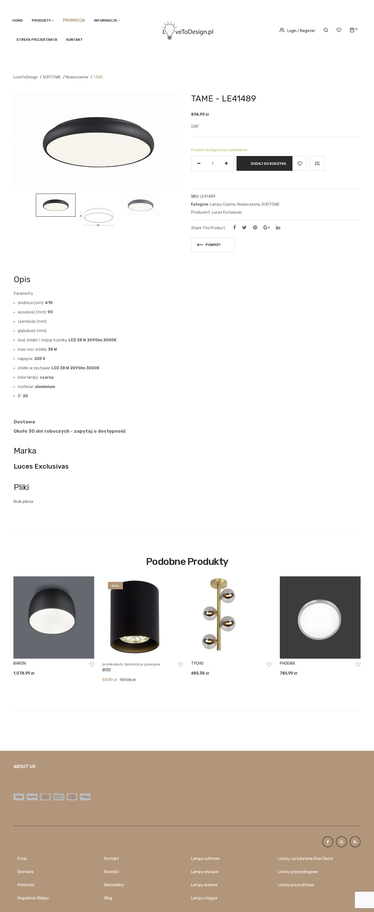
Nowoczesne (77, 77)
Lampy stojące (204, 898)
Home (17, 20)
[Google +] (266, 227)
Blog (108, 898)
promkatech (112, 664)
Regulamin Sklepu (33, 898)
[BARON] (53, 617)
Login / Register (301, 31)
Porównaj (317, 163)
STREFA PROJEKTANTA (36, 40)
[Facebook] (234, 227)
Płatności (26, 885)
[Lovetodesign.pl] (187, 29)
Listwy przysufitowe (296, 885)
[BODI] (142, 617)
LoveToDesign (25, 77)
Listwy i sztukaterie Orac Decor (305, 858)
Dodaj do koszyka (268, 163)
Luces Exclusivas (227, 212)
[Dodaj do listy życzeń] (299, 163)
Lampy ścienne (204, 885)
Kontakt (74, 40)
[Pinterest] (255, 227)
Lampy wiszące (204, 871)
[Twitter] (244, 227)
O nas (22, 858)
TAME (98, 77)
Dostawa (25, 871)
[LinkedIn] (278, 227)
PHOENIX (287, 663)
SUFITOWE (52, 77)
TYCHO (197, 663)
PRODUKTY (41, 20)
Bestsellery (114, 885)
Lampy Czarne (222, 204)
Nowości (111, 871)
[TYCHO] (231, 617)
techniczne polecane (142, 664)
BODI (106, 670)
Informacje (105, 20)
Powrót (213, 245)
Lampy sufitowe (205, 858)
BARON (19, 663)
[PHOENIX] (320, 617)
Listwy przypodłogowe (298, 871)
